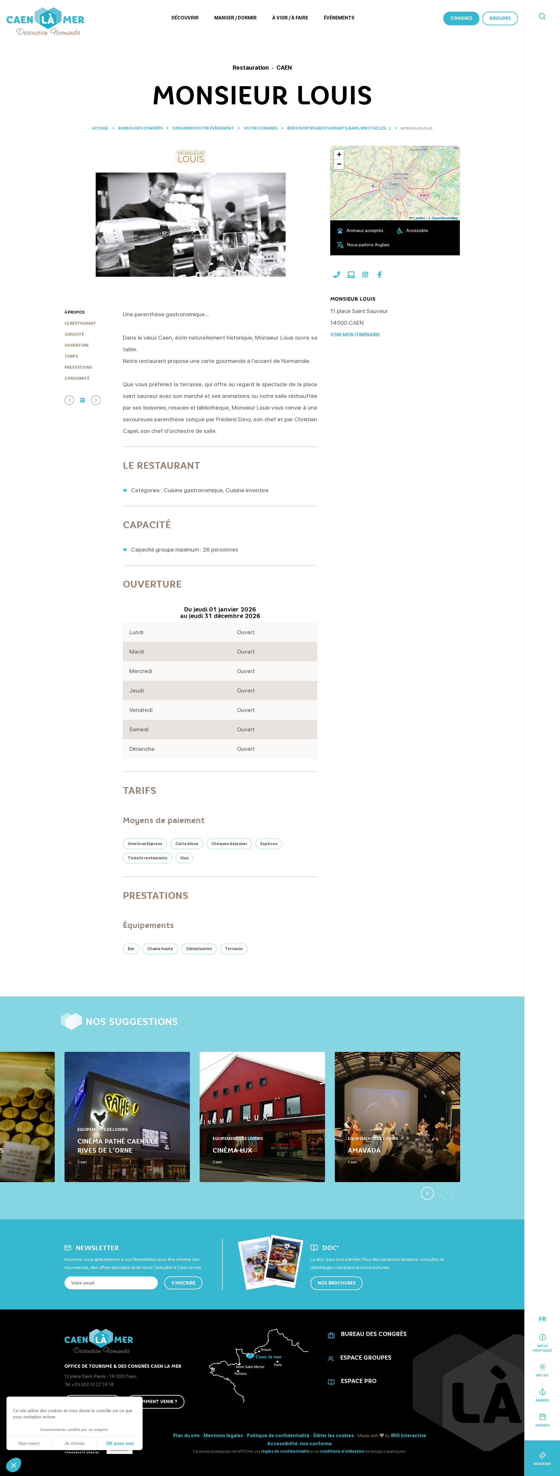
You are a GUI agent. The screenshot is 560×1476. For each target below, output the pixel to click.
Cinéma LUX (232, 1150)
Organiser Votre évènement (203, 128)
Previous (427, 1193)
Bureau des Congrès (140, 128)
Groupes (500, 18)
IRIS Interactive (408, 1435)
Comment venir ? (156, 1401)
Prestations (78, 367)
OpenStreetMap (445, 217)
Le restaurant (80, 323)
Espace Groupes (365, 1357)
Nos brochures (337, 1283)
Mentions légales (223, 1435)
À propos (74, 312)
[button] (13, 1465)
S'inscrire (183, 1283)
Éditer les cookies (333, 1435)
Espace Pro (359, 1381)
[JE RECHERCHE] (542, 16)
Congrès (461, 18)
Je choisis (74, 1443)
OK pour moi (120, 1443)
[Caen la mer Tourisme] (45, 21)
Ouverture (76, 345)
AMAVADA (364, 1150)
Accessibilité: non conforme (299, 1443)
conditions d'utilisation (342, 1451)
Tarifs (71, 356)
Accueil (100, 128)
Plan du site (186, 1435)
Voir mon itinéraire (355, 334)
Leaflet (419, 217)
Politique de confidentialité (278, 1435)
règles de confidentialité (285, 1451)
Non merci (29, 1443)
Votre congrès (261, 128)
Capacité (74, 334)
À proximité (76, 378)
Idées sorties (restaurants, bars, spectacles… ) (339, 128)
